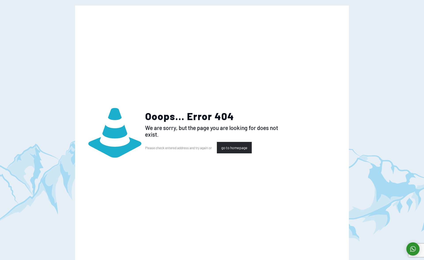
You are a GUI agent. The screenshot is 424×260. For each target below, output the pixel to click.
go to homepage (234, 147)
